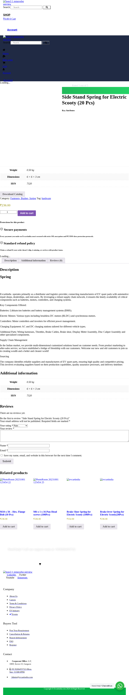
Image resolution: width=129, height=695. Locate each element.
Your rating (6, 425)
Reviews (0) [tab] (56, 260)
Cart (5, 66)
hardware (46, 198)
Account (12, 29)
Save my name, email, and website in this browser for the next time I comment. (43, 455)
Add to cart (26, 213)
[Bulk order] (4, 56)
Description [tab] (10, 260)
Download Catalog (12, 194)
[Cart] (4, 63)
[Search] (47, 7)
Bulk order (8, 60)
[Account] (12, 22)
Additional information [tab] (33, 260)
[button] (95, 90)
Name (4, 445)
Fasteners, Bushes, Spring (23, 198)
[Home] (4, 50)
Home (6, 53)
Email (4, 450)
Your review (7, 428)
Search (6, 7)
